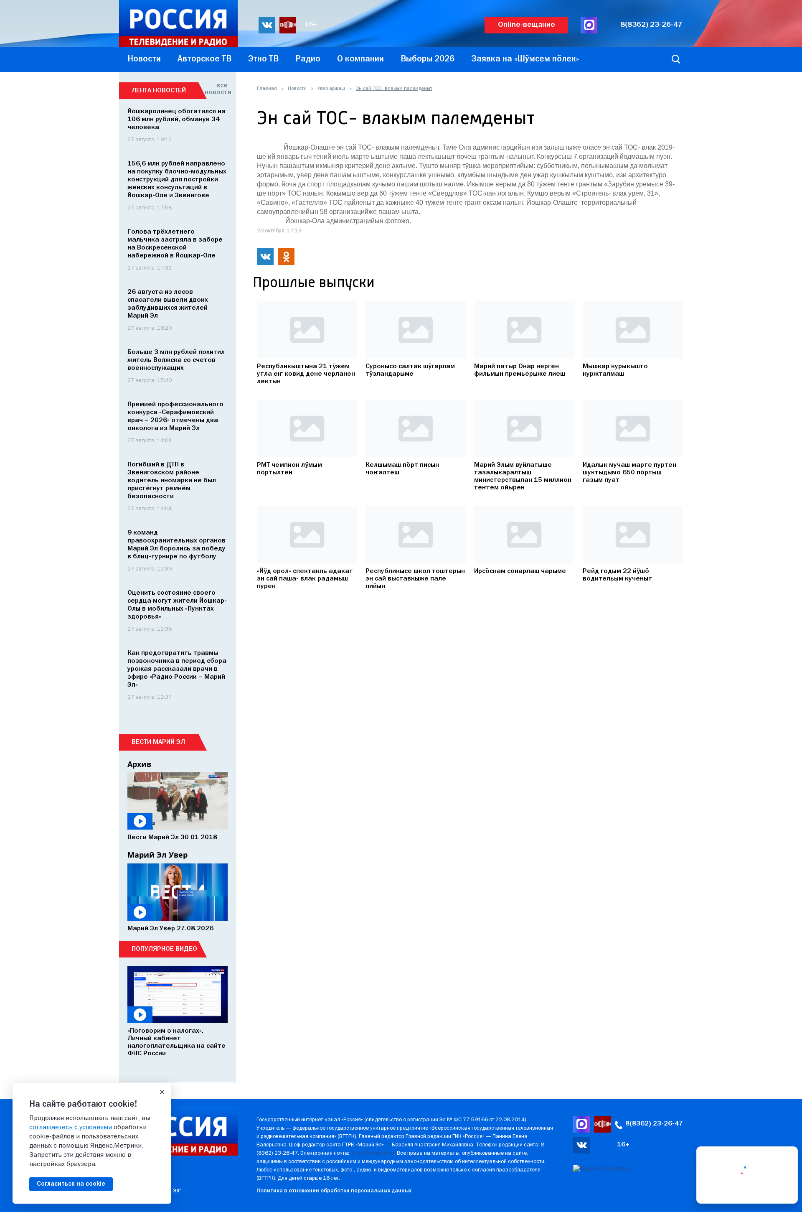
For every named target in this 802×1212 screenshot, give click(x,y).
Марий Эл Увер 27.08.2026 (170, 929)
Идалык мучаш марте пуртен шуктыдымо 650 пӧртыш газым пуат (629, 472)
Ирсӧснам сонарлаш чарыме (520, 571)
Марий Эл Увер (157, 855)
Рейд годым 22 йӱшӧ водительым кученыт (617, 575)
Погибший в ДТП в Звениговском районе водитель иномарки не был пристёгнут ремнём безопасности (171, 480)
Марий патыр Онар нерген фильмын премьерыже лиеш (519, 370)
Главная (267, 89)
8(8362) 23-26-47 (651, 25)
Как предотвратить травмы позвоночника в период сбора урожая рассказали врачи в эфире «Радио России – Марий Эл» (176, 669)
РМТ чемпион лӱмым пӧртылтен (289, 469)
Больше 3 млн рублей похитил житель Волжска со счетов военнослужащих (176, 360)
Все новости (216, 89)
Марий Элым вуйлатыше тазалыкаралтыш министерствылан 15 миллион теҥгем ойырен (522, 476)
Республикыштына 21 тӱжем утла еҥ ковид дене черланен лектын (306, 374)
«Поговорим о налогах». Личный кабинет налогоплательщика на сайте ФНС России (176, 1042)
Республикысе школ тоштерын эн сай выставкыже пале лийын (415, 578)
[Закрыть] (162, 1092)
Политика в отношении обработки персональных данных (333, 1191)
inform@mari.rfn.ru (372, 1153)
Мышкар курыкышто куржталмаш (615, 370)
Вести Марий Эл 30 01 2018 (172, 837)
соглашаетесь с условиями (70, 1128)
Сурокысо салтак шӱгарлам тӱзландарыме (410, 370)
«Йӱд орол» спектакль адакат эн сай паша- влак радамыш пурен (305, 578)
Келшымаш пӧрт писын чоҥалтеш (402, 469)
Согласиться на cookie (71, 1184)
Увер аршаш (331, 89)
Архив (139, 764)
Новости (297, 89)
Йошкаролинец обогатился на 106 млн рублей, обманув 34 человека (176, 119)
